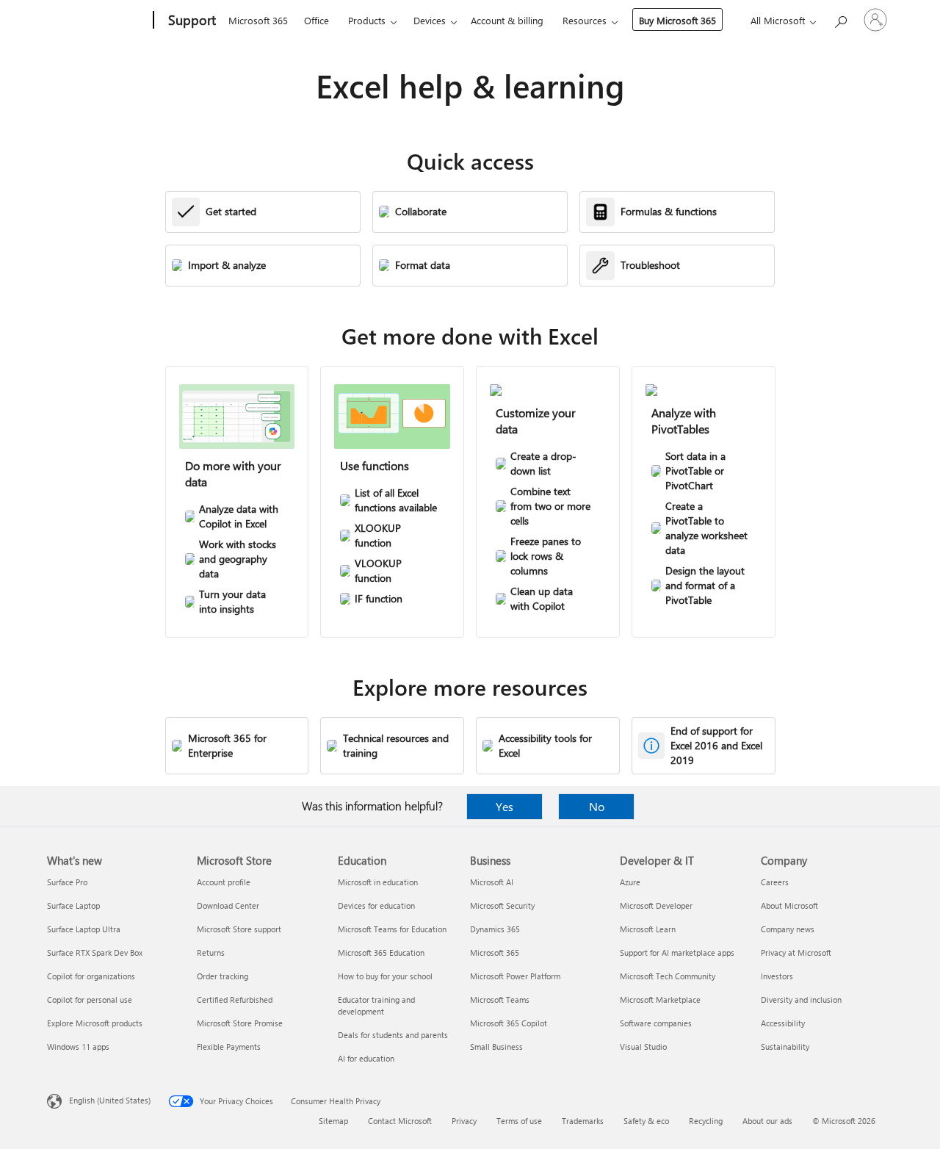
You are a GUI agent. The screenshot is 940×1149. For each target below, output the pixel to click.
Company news (787, 928)
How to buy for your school (385, 975)
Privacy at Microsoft (796, 952)
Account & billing (507, 20)
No (596, 806)
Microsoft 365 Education (381, 952)
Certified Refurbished (234, 999)
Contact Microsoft (400, 1120)
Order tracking (222, 975)
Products (367, 20)
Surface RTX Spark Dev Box (94, 952)
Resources (585, 20)
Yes (504, 806)
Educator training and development (376, 1005)
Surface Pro (67, 881)
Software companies (656, 1023)
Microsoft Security (502, 905)
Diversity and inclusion (801, 999)
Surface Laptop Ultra (83, 928)
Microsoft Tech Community (667, 975)
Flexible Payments (229, 1046)
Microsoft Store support (239, 928)
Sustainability (785, 1046)
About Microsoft (789, 905)
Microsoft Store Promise (240, 1023)
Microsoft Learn (648, 928)
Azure (630, 881)
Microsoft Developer (656, 905)
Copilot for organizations (91, 975)
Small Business (496, 1046)
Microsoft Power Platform (515, 975)
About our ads (767, 1120)
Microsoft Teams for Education (392, 928)
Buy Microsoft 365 (677, 20)
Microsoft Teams (499, 999)
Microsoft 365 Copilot (508, 1023)
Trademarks (583, 1120)
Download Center (228, 905)
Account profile (223, 881)
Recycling (706, 1120)
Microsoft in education (378, 881)
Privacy (464, 1120)
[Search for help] (840, 18)
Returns (211, 952)
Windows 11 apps (78, 1046)
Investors (777, 975)
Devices (429, 20)
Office (316, 20)
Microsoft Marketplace (660, 999)
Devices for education (376, 905)
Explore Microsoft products (94, 1023)
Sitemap (333, 1120)
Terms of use (519, 1120)
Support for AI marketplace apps (677, 952)
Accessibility (783, 1023)
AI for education (366, 1058)
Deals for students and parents (393, 1034)
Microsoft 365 (258, 20)
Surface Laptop (73, 905)
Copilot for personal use (89, 999)
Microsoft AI (491, 881)
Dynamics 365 (495, 928)
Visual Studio (643, 1046)
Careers (775, 881)
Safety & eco (646, 1120)
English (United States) (110, 1100)
